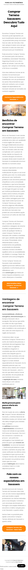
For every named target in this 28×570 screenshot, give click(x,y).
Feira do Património (14, 3)
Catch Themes (18, 562)
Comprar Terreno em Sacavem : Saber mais (14, 529)
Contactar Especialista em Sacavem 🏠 (14, 98)
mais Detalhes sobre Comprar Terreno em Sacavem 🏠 (14, 285)
